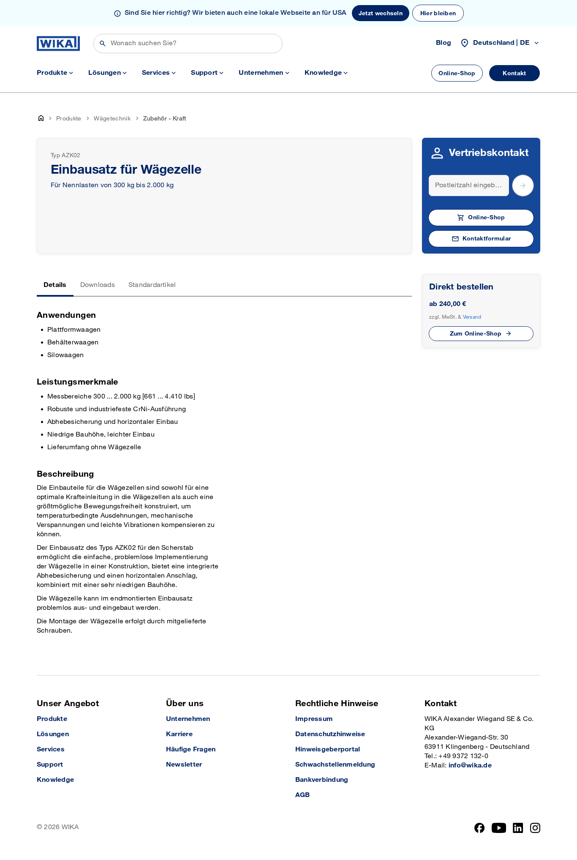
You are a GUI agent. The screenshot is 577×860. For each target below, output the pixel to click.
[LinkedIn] (518, 828)
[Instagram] (535, 828)
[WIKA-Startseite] (58, 43)
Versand (472, 317)
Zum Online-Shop (476, 333)
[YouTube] (499, 828)
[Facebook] (479, 828)
